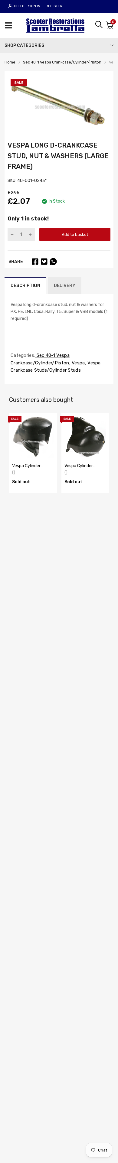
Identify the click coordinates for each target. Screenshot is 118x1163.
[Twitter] (44, 261)
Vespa (77, 363)
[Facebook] (35, 261)
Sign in (34, 6)
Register (54, 6)
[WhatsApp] (53, 261)
